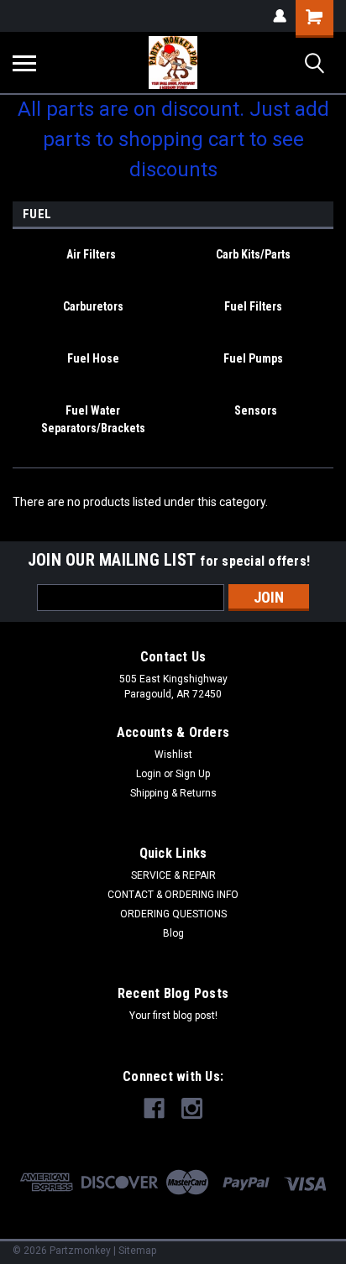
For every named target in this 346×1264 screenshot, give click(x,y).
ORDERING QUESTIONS (173, 914)
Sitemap (137, 1250)
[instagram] (191, 1108)
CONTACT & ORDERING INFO (173, 895)
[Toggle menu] (24, 63)
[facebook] (154, 1108)
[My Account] (279, 16)
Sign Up (193, 774)
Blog (173, 933)
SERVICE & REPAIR (173, 875)
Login (148, 774)
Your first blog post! (173, 1015)
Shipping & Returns (173, 793)
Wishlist (173, 754)
